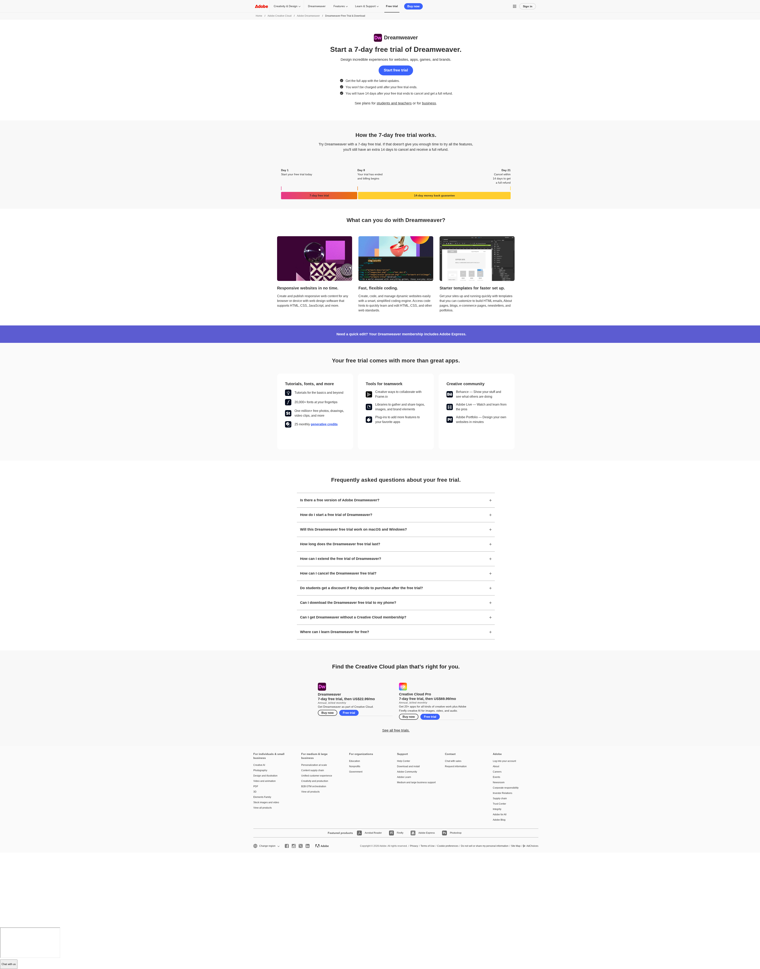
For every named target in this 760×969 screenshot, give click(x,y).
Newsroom (498, 782)
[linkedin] (308, 846)
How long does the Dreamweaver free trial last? (340, 544)
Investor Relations (502, 793)
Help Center (403, 761)
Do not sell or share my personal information (484, 846)
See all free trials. (396, 730)
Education (354, 761)
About (496, 766)
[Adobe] (261, 6)
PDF (255, 786)
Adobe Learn (404, 777)
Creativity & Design (285, 6)
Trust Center (499, 803)
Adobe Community (407, 771)
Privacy (414, 846)
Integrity (497, 809)
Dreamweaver (317, 6)
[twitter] (301, 846)
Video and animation (264, 781)
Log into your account (504, 761)
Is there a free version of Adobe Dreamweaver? (339, 500)
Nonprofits (354, 766)
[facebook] (287, 846)
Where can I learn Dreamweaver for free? (334, 632)
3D (254, 791)
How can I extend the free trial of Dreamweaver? (340, 559)
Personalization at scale (314, 765)
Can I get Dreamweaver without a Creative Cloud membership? (353, 617)
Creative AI (259, 765)
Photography (260, 770)
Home (259, 15)
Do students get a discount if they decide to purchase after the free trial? (361, 588)
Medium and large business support (415, 782)
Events (496, 777)
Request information (456, 766)
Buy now (413, 6)
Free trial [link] (392, 6)
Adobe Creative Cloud (280, 15)
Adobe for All (499, 814)
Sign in (527, 6)
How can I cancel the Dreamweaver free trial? (338, 573)
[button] (514, 6)
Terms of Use (428, 846)
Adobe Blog (499, 819)
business (429, 103)
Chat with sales (453, 761)
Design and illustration (265, 775)
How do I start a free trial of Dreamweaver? (336, 515)
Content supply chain (312, 770)
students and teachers (394, 103)
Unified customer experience (316, 775)
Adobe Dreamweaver (308, 15)
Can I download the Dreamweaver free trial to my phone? (348, 603)
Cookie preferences (447, 846)
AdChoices (532, 846)
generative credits (324, 424)
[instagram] (294, 846)
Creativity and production (314, 781)
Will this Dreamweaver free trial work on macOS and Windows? (353, 529)
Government (355, 771)
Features (339, 6)
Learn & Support (365, 6)
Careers (497, 771)
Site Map (516, 846)
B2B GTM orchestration (313, 786)
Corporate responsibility (506, 787)
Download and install (408, 766)
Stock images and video (266, 802)
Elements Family (262, 797)
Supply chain (500, 798)
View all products (262, 807)
